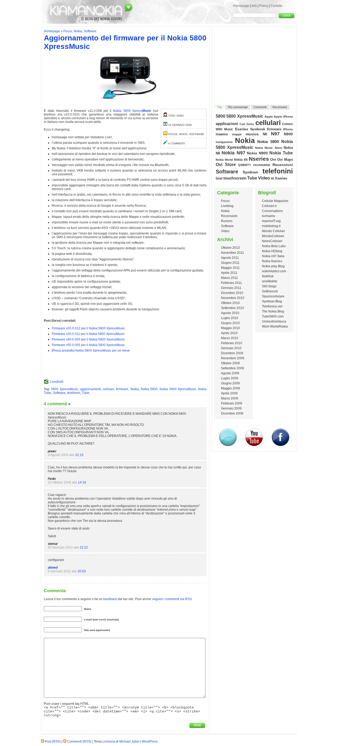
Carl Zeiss (247, 124)
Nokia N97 (233, 152)
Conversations (272, 211)
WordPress (150, 741)
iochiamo (268, 216)
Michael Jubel (129, 741)
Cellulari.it (269, 206)
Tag (219, 107)
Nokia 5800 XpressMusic (177, 389)
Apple (269, 116)
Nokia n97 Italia (273, 256)
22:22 (84, 547)
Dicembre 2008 (232, 413)
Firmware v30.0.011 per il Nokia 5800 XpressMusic (88, 334)
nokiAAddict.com (274, 271)
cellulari (108, 389)
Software (90, 31)
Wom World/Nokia (275, 326)
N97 (275, 133)
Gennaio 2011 (231, 288)
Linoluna (108, 741)
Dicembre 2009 (232, 353)
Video (264, 178)
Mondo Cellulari (273, 231)
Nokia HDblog (272, 251)
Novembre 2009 (232, 358)
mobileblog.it (271, 226)
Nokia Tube (281, 153)
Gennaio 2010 (231, 348)
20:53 (82, 571)
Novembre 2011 (232, 253)
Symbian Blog (272, 301)
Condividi (56, 382)
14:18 (82, 482)
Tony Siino (176, 115)
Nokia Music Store (268, 147)
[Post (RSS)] (42, 741)
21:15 (79, 455)
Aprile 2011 (229, 273)
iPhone (288, 129)
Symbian (250, 172)
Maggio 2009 (230, 388)
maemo (222, 134)
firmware (122, 389)
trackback (110, 599)
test (219, 178)
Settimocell (270, 291)
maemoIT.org (271, 221)
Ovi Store (226, 164)
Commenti (259, 107)
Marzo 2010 (229, 338)
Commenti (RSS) (79, 741)
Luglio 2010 (229, 318)
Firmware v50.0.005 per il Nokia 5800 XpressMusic (88, 345)
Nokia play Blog (273, 266)
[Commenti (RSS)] (64, 741)
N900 (288, 134)
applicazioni (227, 124)
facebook (257, 129)
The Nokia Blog (273, 311)
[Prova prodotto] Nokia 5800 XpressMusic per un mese (91, 350)
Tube (85, 393)
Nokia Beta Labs (274, 246)
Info (254, 6)
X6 (272, 178)
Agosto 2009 (230, 373)
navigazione (224, 142)
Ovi (273, 160)
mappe (237, 134)
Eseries (241, 129)
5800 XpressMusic (64, 389)
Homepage (241, 6)
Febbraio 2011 (231, 283)
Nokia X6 (241, 159)
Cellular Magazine (275, 201)
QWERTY (244, 165)
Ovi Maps (285, 160)
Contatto (276, 6)
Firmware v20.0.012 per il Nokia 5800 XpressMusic (88, 328)
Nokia (78, 31)
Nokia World (224, 159)
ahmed (52, 567)
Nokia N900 (257, 153)
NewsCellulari (272, 241)
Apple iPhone (283, 116)
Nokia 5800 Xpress (132, 111)
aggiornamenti (90, 389)
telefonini (73, 393)
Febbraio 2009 (231, 403)
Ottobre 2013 (230, 248)
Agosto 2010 (230, 313)
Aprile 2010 (229, 333)
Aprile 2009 (229, 393)
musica (252, 134)
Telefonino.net (272, 306)
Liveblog (227, 206)
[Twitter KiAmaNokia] (228, 449)
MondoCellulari (273, 236)
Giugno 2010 (230, 323)
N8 (265, 134)
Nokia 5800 (149, 389)
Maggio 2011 (230, 268)
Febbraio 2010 (231, 343)
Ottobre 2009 (230, 363)
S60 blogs (269, 286)
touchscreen (234, 178)
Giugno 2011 (230, 263)
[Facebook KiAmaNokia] (280, 449)
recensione (261, 165)
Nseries (259, 159)
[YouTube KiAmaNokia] (254, 449)
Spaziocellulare (273, 296)
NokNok (268, 276)
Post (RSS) (53, 741)
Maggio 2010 (230, 328)
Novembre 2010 (232, 298)
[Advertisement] (254, 62)
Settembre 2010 (232, 308)
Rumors (226, 221)
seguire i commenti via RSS (172, 599)
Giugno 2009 (230, 383)
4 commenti (176, 143)
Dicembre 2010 (232, 293)
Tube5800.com (273, 316)
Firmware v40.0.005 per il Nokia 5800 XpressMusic (88, 339)
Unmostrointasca (274, 321)
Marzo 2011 (229, 278)
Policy (263, 6)
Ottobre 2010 (230, 303)
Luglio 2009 (229, 378)
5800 (220, 116)
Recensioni (280, 107)
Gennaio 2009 (231, 408)
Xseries (281, 178)
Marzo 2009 (229, 398)
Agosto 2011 (230, 258)
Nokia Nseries (272, 261)
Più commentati (237, 107)
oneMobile (269, 281)
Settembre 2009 (232, 368)
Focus (67, 31)
